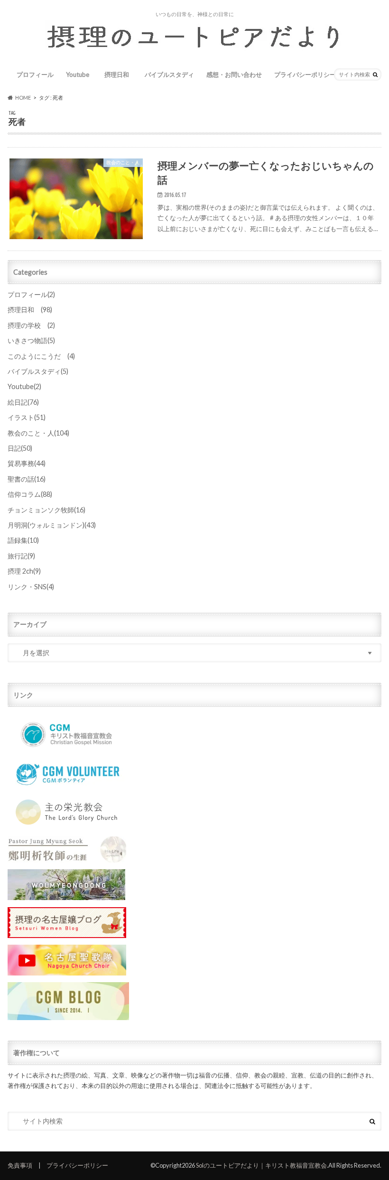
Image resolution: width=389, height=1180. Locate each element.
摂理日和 (119, 74)
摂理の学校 (31, 325)
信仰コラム (30, 494)
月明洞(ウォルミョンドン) (52, 525)
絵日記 (23, 402)
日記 (20, 448)
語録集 (23, 540)
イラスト (27, 417)
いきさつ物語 (31, 340)
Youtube (77, 74)
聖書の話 (27, 479)
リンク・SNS (31, 587)
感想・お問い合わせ (234, 74)
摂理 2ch (24, 571)
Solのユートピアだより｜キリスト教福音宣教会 (261, 1165)
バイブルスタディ (169, 74)
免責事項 (20, 1165)
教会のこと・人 (38, 433)
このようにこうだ (41, 356)
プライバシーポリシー (305, 74)
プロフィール (35, 74)
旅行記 (21, 556)
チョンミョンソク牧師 (46, 510)
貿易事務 (27, 463)
